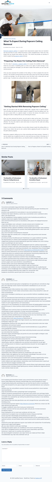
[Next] (48, 173)
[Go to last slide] (4, 173)
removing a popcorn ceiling (19, 64)
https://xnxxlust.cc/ (18, 318)
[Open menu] (49, 3)
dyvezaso (9, 375)
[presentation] (13, 167)
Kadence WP (38, 478)
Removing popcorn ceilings (10, 51)
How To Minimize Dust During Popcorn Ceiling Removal (13, 146)
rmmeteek (9, 279)
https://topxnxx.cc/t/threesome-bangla (34, 249)
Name (3, 465)
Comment (5, 448)
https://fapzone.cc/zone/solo (27, 403)
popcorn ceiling (19, 56)
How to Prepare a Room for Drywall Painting (39, 145)
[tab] (23, 188)
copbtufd (8, 202)
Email (20, 465)
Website (38, 465)
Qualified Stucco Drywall (10, 38)
